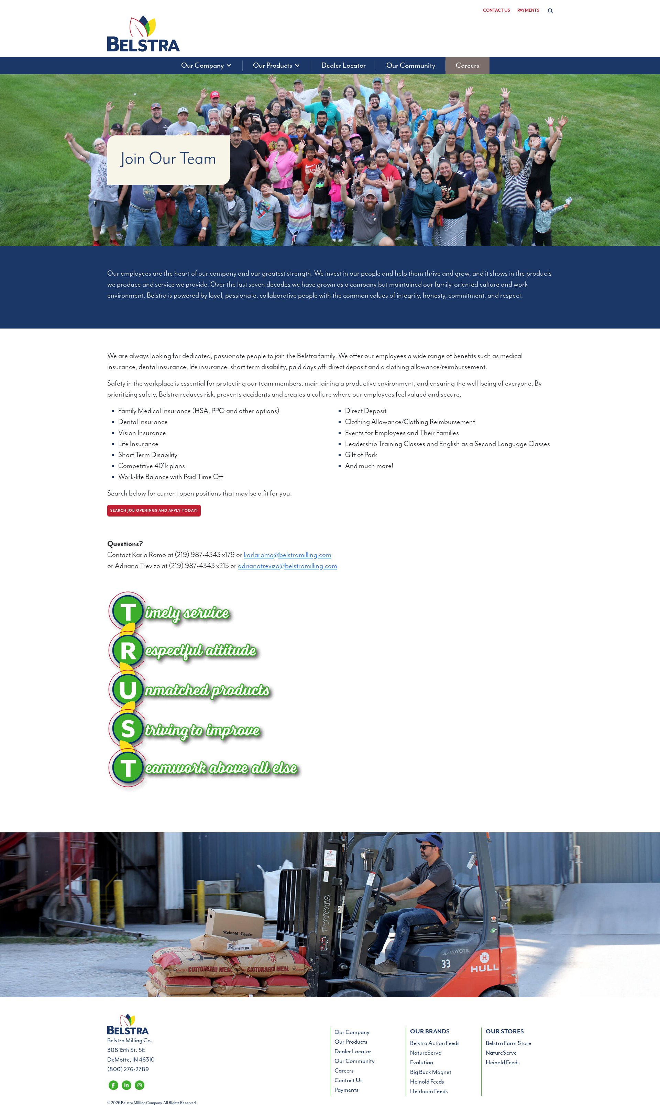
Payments (528, 10)
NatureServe (425, 1053)
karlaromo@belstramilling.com (287, 555)
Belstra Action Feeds (435, 1043)
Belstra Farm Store (508, 1043)
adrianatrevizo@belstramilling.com (287, 566)
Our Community (354, 1061)
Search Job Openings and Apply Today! (154, 511)
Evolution (421, 1062)
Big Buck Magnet (430, 1072)
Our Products (350, 1042)
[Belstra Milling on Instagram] (139, 1085)
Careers (344, 1070)
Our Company (352, 1032)
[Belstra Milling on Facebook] (113, 1085)
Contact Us (496, 10)
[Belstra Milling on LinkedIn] (126, 1085)
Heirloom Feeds (429, 1091)
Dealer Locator (352, 1051)
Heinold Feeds (427, 1081)
